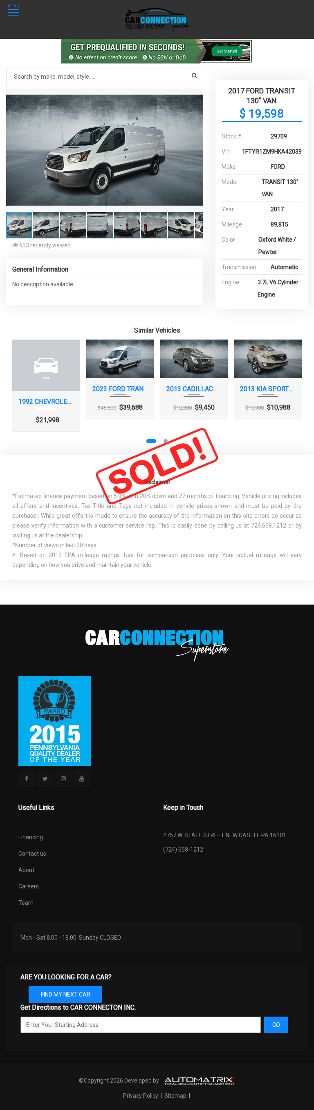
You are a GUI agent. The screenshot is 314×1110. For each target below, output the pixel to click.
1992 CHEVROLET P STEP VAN (46, 401)
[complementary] (289, 1085)
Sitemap (175, 1095)
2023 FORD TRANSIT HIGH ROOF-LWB (120, 389)
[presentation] (23, 397)
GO (276, 1025)
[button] (195, 95)
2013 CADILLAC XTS (194, 389)
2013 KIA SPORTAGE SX (268, 389)
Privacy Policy (141, 1095)
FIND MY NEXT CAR (65, 994)
